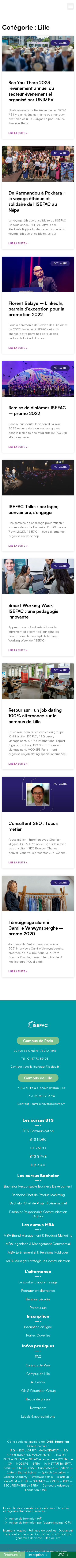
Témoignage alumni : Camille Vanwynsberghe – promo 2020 (35, 928)
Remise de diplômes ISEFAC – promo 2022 (37, 410)
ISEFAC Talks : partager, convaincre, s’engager (33, 509)
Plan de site (52, 1538)
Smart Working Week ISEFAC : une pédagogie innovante (33, 611)
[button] (70, 6)
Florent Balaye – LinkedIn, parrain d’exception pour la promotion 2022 (36, 308)
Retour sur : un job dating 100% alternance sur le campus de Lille (35, 715)
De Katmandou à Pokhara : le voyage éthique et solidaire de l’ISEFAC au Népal (36, 201)
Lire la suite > (17, 133)
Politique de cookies (42, 1530)
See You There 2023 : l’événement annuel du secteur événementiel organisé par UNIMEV (31, 91)
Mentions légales (14, 1530)
